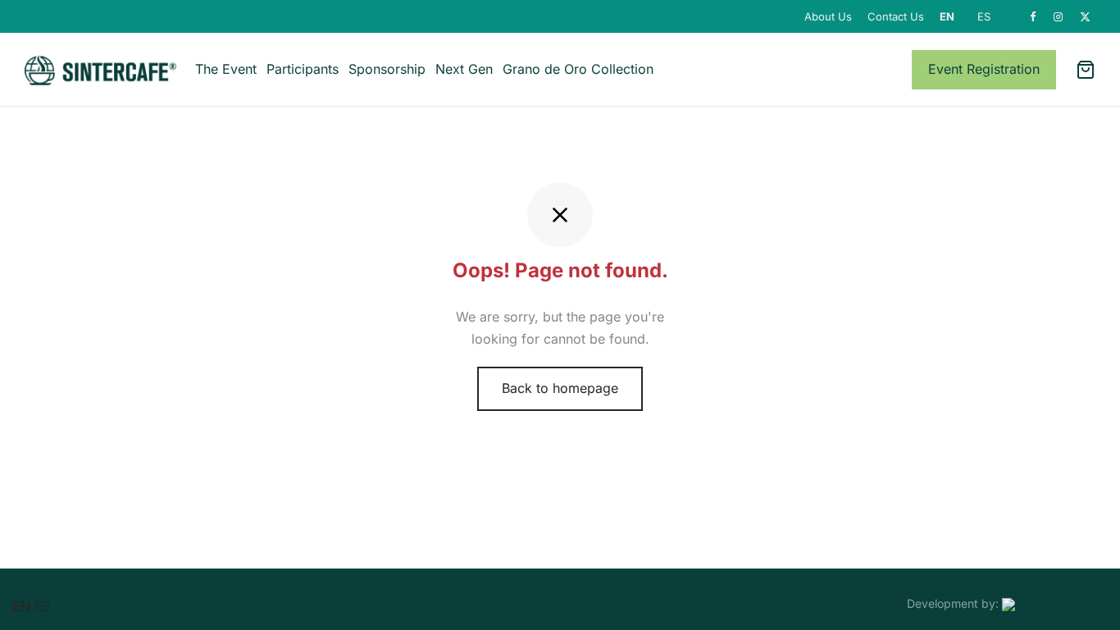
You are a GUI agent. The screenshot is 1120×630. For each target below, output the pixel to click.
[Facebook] (1033, 17)
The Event (226, 69)
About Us (828, 16)
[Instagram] (1058, 17)
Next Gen (464, 69)
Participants (302, 69)
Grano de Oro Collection (578, 69)
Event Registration (984, 69)
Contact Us (895, 16)
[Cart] (1085, 70)
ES (983, 16)
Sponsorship (387, 69)
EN (947, 16)
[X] (1085, 17)
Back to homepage (560, 388)
